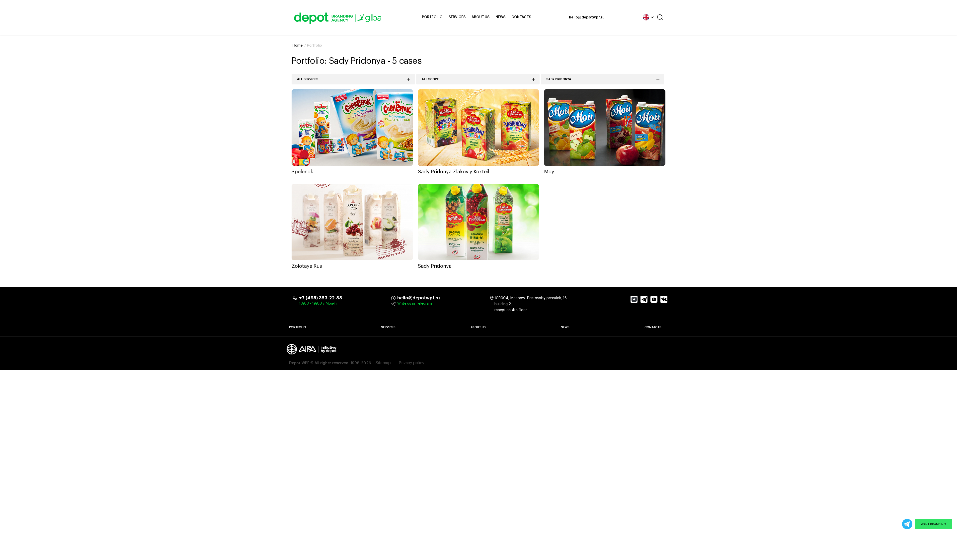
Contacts (521, 17)
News (500, 17)
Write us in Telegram (414, 303)
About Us (480, 17)
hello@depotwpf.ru (587, 17)
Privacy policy (411, 363)
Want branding (933, 524)
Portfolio (432, 17)
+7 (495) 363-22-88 (320, 298)
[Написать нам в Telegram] (907, 524)
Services (457, 17)
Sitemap (383, 363)
